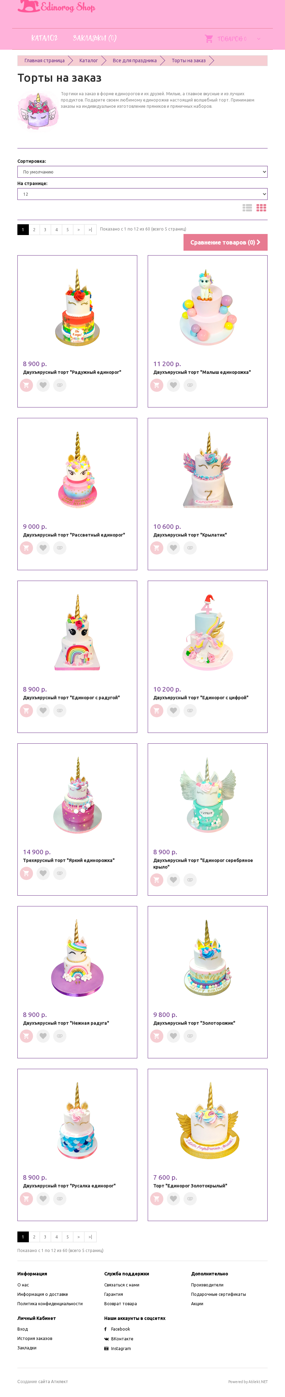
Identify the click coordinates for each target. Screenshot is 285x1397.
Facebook (120, 1329)
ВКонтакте (122, 1339)
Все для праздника (135, 60)
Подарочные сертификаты (218, 1294)
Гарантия (113, 1294)
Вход (22, 1329)
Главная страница (45, 60)
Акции (197, 1303)
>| (90, 229)
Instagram (121, 1348)
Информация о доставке (42, 1294)
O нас (23, 1285)
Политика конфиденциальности (50, 1303)
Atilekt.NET (258, 1382)
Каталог (89, 60)
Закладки (26, 1348)
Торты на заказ (189, 60)
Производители (207, 1285)
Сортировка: (31, 161)
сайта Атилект (42, 1381)
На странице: (32, 183)
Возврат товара (120, 1303)
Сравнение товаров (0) (223, 242)
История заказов (34, 1338)
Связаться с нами (121, 1285)
